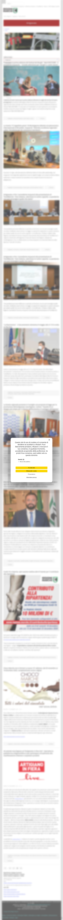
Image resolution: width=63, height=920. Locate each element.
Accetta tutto (31, 467)
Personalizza (31, 474)
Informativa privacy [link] (31, 477)
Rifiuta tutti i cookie (31, 471)
